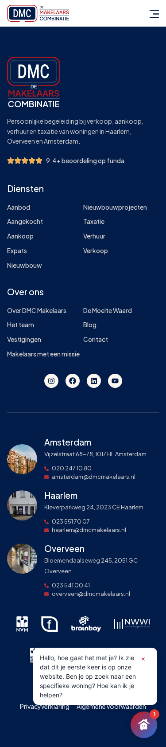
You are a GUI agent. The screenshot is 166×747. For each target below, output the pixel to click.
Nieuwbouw (24, 265)
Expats (17, 250)
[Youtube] (115, 381)
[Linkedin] (94, 381)
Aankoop (20, 236)
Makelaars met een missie (43, 354)
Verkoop (95, 250)
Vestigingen (24, 339)
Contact (95, 339)
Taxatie (93, 221)
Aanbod (18, 207)
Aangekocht (25, 221)
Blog (90, 325)
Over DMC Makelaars (36, 310)
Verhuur (94, 236)
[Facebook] (73, 381)
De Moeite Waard (107, 310)
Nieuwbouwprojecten (115, 207)
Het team (20, 325)
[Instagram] (51, 381)
